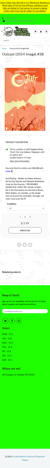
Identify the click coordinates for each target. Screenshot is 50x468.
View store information (19, 161)
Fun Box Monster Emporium (23, 456)
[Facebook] (12, 321)
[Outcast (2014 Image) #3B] (25, 99)
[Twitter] (5, 321)
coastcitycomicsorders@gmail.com (20, 21)
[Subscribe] (44, 311)
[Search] (46, 40)
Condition (11, 204)
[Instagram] (19, 321)
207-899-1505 (10, 18)
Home (4, 48)
